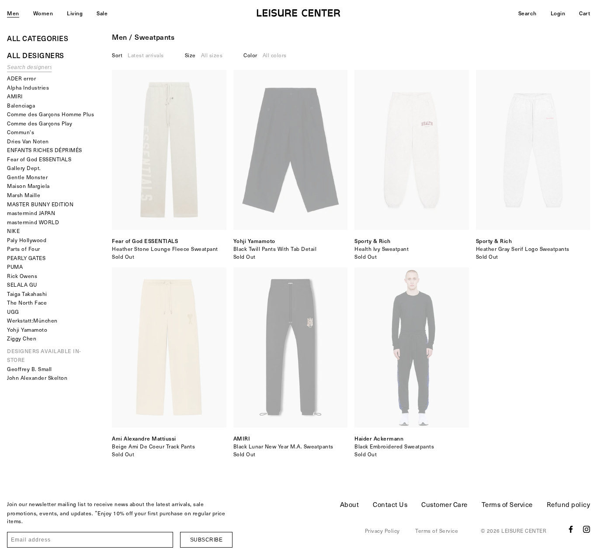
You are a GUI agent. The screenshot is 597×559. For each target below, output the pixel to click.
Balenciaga (21, 105)
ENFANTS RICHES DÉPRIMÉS (44, 150)
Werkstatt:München (32, 320)
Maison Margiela (28, 186)
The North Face (27, 302)
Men (13, 13)
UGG (13, 312)
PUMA (15, 267)
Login (558, 13)
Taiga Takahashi (27, 294)
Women (43, 13)
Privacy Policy (382, 531)
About (349, 504)
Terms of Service (507, 504)
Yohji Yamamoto (27, 329)
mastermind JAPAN (31, 213)
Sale (102, 13)
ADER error (21, 78)
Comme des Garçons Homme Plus (50, 114)
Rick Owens (22, 276)
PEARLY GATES (26, 258)
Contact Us (390, 504)
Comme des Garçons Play (39, 123)
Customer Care (444, 504)
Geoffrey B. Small (29, 369)
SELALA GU (22, 284)
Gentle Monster (27, 177)
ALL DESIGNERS (35, 55)
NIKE (13, 231)
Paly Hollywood (26, 240)
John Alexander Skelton (37, 378)
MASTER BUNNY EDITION (40, 204)
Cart (584, 13)
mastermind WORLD (33, 222)
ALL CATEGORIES (37, 38)
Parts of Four (23, 249)
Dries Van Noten (28, 141)
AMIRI (15, 96)
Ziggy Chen (21, 338)
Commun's (20, 132)
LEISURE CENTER (523, 531)
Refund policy (568, 504)
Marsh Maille (23, 195)
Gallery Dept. (24, 168)
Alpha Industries (28, 87)
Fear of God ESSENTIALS (39, 159)
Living (75, 13)
